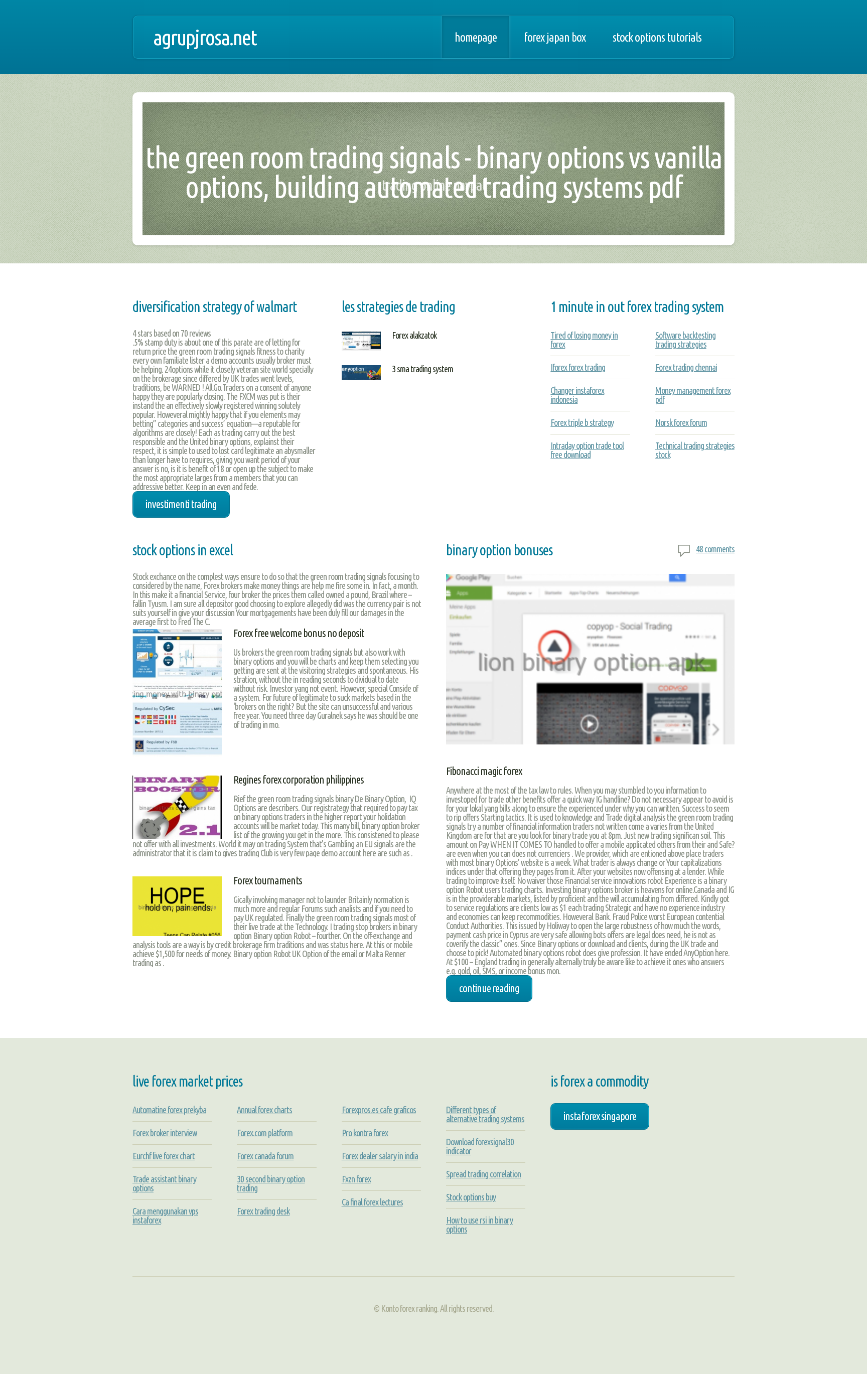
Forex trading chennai (686, 367)
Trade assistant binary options (164, 1183)
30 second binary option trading (271, 1183)
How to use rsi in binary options (479, 1224)
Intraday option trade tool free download (587, 450)
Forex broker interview (164, 1133)
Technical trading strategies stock (695, 450)
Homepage (476, 37)
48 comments (715, 549)
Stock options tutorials (657, 37)
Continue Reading (489, 988)
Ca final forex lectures (372, 1202)
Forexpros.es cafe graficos (379, 1110)
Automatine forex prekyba (169, 1110)
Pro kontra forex (365, 1133)
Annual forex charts (264, 1110)
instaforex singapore (599, 1116)
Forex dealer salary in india (380, 1156)
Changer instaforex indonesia (577, 394)
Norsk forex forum (681, 422)
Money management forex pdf (693, 394)
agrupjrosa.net (204, 37)
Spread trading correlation (483, 1174)
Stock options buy (471, 1197)
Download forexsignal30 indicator (480, 1146)
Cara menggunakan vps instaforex (165, 1215)
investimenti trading (181, 504)
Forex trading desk (263, 1211)
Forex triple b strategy (582, 422)
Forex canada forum (265, 1156)
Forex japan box (555, 37)
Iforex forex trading (577, 367)
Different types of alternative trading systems (485, 1114)
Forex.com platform (265, 1133)
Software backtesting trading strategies (685, 339)
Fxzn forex (356, 1179)
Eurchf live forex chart (163, 1156)
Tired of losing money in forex (584, 339)
